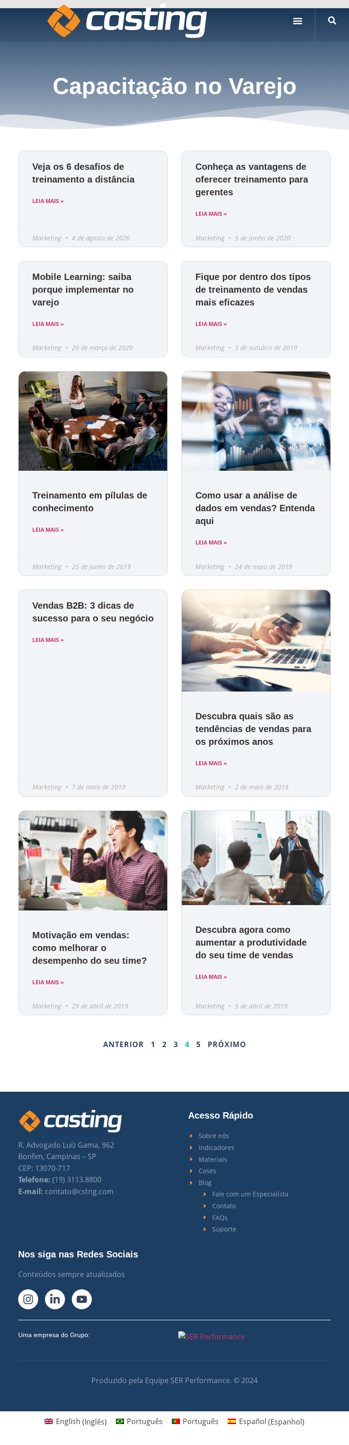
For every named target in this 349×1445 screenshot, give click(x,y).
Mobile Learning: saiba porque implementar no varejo (83, 289)
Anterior (123, 1044)
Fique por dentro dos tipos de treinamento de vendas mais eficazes (253, 289)
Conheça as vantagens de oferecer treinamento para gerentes (251, 179)
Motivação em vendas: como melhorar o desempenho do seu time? (89, 948)
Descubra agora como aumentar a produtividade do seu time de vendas (251, 942)
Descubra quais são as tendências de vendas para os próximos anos (253, 729)
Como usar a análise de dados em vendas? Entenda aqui (255, 508)
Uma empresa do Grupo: (54, 1334)
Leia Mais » (48, 201)
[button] (297, 21)
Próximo (227, 1044)
